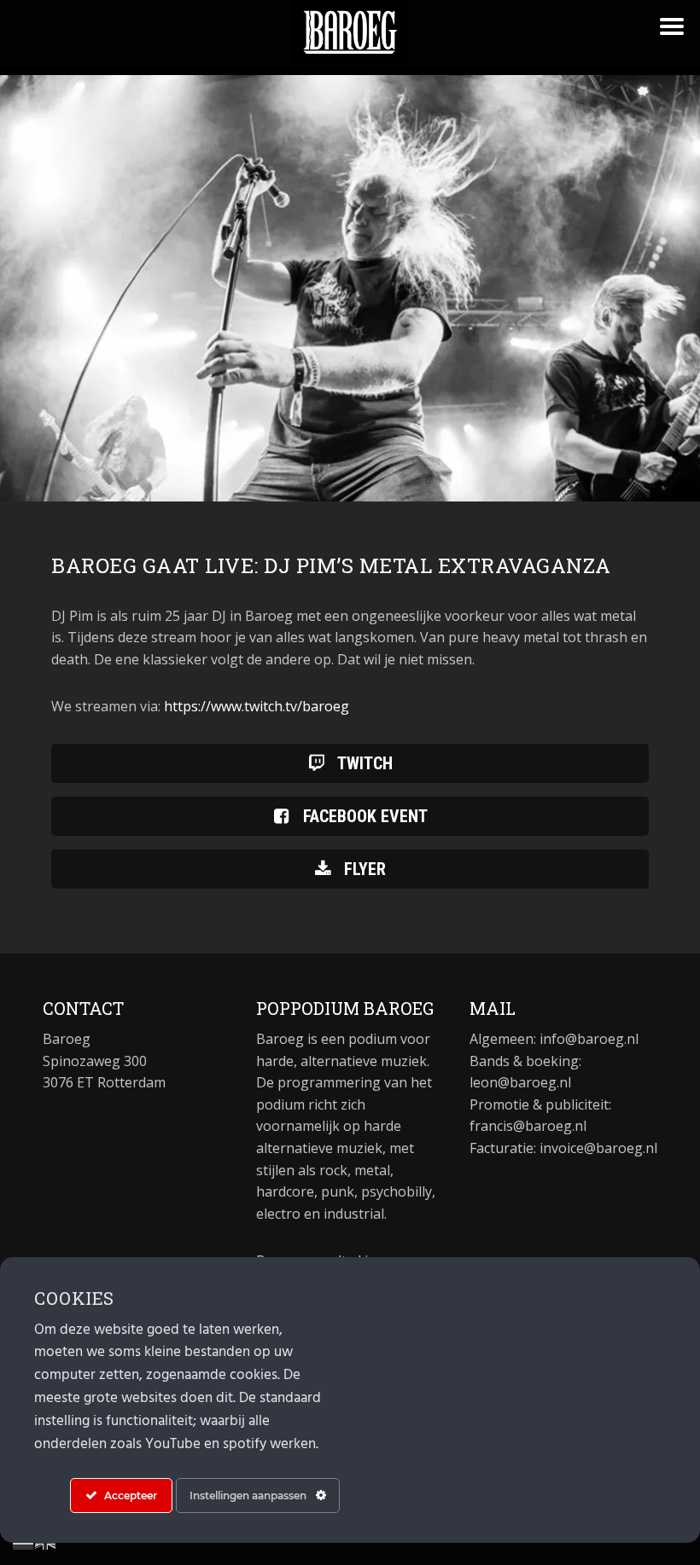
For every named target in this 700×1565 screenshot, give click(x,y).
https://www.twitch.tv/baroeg (256, 706)
